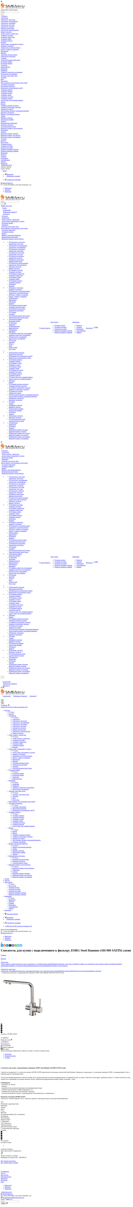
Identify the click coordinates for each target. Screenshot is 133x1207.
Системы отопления (19, 807)
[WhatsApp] (15, 945)
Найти (3, 1203)
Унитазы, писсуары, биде (20, 794)
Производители (6, 1177)
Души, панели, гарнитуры (21, 738)
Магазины (4, 1178)
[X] (10, 945)
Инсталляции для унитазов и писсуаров (89, 964)
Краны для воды (95, 971)
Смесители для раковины (9, 971)
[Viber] (13, 945)
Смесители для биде (52, 971)
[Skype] (18, 945)
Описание (8, 1054)
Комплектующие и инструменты (23, 868)
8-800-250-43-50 (6, 165)
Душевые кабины (18, 815)
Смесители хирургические (81, 971)
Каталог (11, 714)
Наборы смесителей (66, 971)
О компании (5, 1171)
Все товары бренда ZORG (9, 1163)
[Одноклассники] (5, 945)
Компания (12, 900)
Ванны (14, 831)
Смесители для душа (39, 971)
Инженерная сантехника (20, 859)
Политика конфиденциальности (13, 1197)
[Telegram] (21, 945)
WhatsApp (8, 191)
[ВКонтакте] (2, 945)
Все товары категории (8, 1161)
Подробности (5, 1044)
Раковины (15, 784)
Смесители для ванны (25, 971)
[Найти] (2, 14)
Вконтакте (8, 188)
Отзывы (7, 1057)
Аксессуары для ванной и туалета (23, 752)
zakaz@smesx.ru (7, 183)
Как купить (12, 886)
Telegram (7, 190)
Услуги (3, 1173)
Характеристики (10, 1056)
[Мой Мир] (7, 945)
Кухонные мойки (18, 773)
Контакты (4, 1180)
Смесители (16, 719)
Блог (2, 1182)
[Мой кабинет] (2, 680)
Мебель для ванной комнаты (21, 847)
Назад (12, 712)
